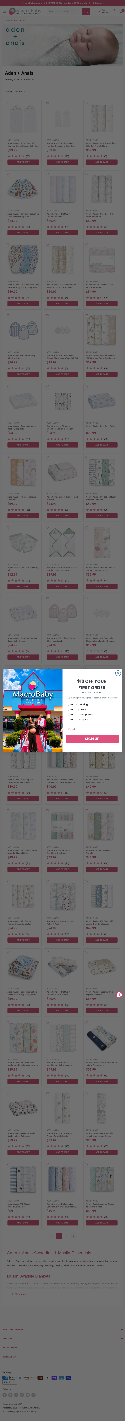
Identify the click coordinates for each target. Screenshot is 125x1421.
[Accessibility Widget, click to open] (119, 994)
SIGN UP (92, 738)
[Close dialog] (118, 673)
